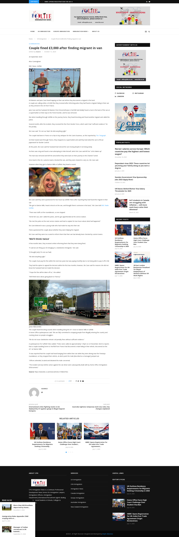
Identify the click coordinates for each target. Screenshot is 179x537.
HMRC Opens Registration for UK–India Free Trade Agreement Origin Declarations (122, 269)
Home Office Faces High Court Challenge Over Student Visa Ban (141, 241)
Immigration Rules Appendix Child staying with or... (15, 517)
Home (32, 31)
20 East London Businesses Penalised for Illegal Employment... (70, 2)
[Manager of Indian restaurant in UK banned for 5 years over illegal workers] (6, 529)
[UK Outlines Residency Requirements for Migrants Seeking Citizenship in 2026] (42, 431)
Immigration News (80, 31)
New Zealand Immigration (79, 507)
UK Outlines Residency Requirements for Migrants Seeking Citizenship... (42, 444)
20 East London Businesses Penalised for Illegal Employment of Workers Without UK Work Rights (142, 270)
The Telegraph (101, 135)
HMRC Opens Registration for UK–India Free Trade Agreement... (96, 444)
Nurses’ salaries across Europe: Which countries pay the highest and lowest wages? (132, 151)
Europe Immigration (61, 31)
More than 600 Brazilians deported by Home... (23, 506)
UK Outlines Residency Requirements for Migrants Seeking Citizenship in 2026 (122, 242)
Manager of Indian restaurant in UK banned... (20, 529)
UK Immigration (44, 31)
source (38, 52)
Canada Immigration (77, 493)
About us (95, 31)
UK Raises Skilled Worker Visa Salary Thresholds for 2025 (130, 190)
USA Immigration (76, 484)
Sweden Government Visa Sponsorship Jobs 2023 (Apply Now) (131, 178)
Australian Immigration (78, 502)
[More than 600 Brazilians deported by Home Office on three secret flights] (6, 507)
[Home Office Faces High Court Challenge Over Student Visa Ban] (69, 431)
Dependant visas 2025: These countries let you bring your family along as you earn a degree (132, 165)
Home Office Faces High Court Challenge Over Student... (69, 443)
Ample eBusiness (107, 534)
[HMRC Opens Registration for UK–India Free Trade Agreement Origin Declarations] (96, 431)
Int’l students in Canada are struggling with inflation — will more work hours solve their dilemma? (139, 205)
